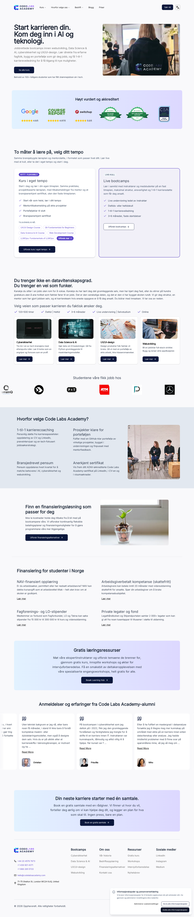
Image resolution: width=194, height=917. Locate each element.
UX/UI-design (78, 866)
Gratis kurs (133, 855)
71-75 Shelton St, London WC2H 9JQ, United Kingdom (38, 883)
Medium (160, 866)
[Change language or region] (177, 7)
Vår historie (105, 855)
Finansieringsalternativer (112, 866)
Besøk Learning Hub (95, 680)
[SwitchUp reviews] (83, 112)
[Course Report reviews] (56, 112)
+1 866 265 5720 (25, 869)
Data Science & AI (80, 861)
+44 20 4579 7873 (26, 861)
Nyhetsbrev (134, 872)
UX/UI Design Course (30, 227)
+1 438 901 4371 (25, 865)
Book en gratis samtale (95, 822)
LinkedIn (160, 855)
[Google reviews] (29, 112)
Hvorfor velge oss (59, 7)
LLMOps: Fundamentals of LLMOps (37, 238)
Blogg (91, 7)
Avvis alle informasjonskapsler (175, 904)
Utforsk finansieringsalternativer (45, 537)
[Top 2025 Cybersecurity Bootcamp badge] (137, 114)
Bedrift (78, 7)
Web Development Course (61, 233)
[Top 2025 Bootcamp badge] (110, 114)
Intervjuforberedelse (138, 866)
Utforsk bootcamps (117, 226)
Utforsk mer (63, 238)
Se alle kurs (24, 70)
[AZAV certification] (164, 114)
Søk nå (167, 7)
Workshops (134, 861)
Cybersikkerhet (79, 855)
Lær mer (23, 359)
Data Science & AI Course (32, 233)
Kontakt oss (105, 872)
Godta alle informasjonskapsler (175, 910)
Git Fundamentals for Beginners (59, 227)
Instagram (161, 861)
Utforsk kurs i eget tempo (35, 249)
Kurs (42, 7)
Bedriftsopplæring (108, 861)
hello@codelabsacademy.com (31, 875)
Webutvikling (78, 872)
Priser (101, 7)
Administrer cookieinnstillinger (146, 904)
